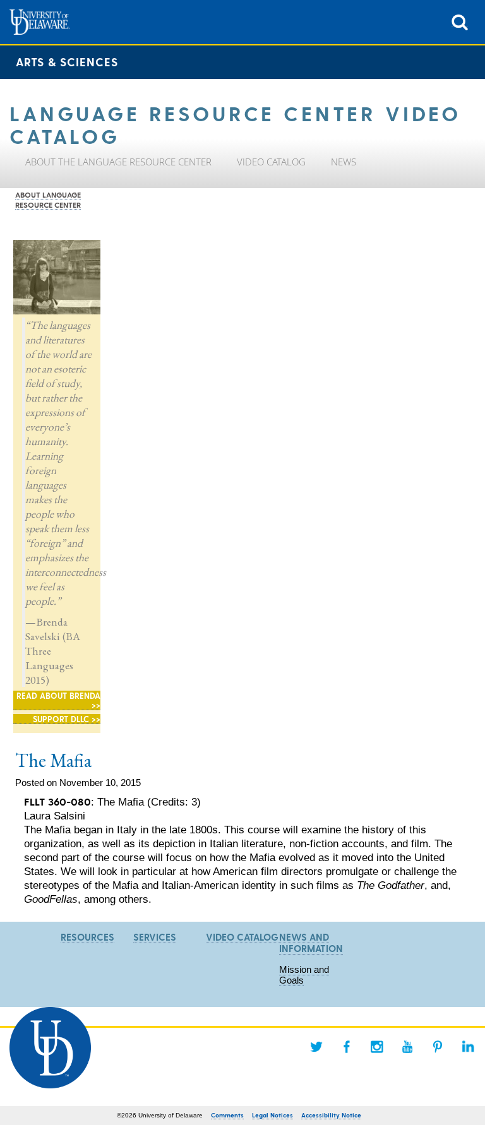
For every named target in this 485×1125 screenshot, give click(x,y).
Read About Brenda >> (58, 700)
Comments (227, 1115)
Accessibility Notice (331, 1115)
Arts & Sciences (67, 61)
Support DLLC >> (66, 718)
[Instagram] (377, 1047)
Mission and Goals (304, 974)
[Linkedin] (468, 1047)
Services (154, 937)
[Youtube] (407, 1047)
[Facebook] (347, 1047)
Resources (87, 937)
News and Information (311, 942)
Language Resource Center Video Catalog (235, 123)
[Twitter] (316, 1047)
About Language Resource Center (48, 199)
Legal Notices (272, 1115)
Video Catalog (242, 937)
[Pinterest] (438, 1047)
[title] (460, 21)
